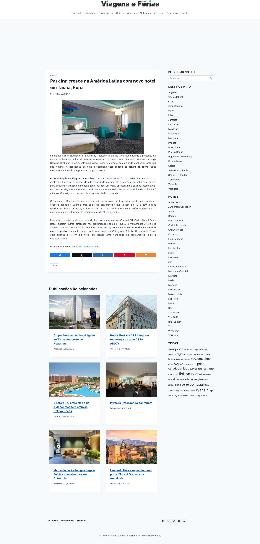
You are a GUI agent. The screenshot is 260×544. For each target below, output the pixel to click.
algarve (182, 354)
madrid (172, 379)
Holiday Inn (174, 248)
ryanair (202, 390)
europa (193, 368)
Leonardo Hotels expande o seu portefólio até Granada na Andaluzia (131, 474)
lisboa (184, 374)
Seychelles (174, 179)
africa (186, 349)
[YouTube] (179, 521)
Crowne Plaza (175, 229)
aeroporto (175, 349)
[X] (168, 521)
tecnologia (173, 395)
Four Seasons (175, 239)
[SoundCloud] (184, 521)
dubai (170, 364)
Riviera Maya (175, 161)
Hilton (171, 243)
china (194, 358)
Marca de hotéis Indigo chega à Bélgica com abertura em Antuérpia (74, 474)
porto (185, 384)
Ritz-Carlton (174, 321)
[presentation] (74, 312)
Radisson (173, 303)
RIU (170, 308)
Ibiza (170, 115)
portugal (196, 384)
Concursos (172, 13)
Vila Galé (173, 317)
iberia (171, 374)
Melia (171, 280)
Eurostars (173, 234)
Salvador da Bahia (178, 170)
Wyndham (173, 331)
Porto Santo (174, 147)
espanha (200, 364)
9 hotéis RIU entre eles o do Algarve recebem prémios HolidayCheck (71, 407)
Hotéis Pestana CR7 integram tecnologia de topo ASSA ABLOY (129, 339)
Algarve (172, 92)
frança (206, 369)
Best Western (175, 220)
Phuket (172, 142)
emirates (188, 364)
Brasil (207, 354)
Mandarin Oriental (178, 271)
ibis (170, 262)
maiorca (180, 380)
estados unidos (178, 368)
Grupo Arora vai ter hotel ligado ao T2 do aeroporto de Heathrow (74, 339)
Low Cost (76, 13)
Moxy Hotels (175, 294)
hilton (211, 369)
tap (210, 390)
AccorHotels (175, 202)
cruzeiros (204, 358)
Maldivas (173, 129)
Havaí (171, 110)
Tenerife (172, 184)
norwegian (196, 379)
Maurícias (173, 133)
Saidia (171, 165)
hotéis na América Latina (85, 246)
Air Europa (194, 350)
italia (176, 375)
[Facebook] (163, 521)
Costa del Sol (175, 97)
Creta (171, 101)
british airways (175, 359)
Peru (54, 265)
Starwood (173, 312)
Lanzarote (173, 124)
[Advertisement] (130, 39)
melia (186, 379)
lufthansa (207, 374)
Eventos (185, 13)
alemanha (172, 354)
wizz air (204, 395)
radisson (179, 391)
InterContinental (177, 266)
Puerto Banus (175, 152)
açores (189, 354)
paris (178, 384)
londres (197, 374)
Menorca (173, 138)
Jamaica (172, 119)
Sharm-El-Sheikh (177, 175)
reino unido (189, 390)
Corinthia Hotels (177, 225)
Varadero (173, 188)
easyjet (178, 364)
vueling (197, 396)
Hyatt (171, 252)
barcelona (198, 354)
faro (200, 368)
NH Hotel (173, 298)
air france (203, 349)
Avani (171, 211)
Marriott (172, 275)
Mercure (172, 285)
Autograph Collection (179, 206)
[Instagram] (173, 521)
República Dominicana (180, 156)
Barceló (172, 216)
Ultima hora (90, 13)
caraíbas (187, 359)
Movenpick (174, 289)
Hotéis (53, 76)
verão (192, 396)
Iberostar (173, 257)
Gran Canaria (175, 106)
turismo (184, 395)
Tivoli (171, 326)
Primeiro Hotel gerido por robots (131, 403)
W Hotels (173, 335)
